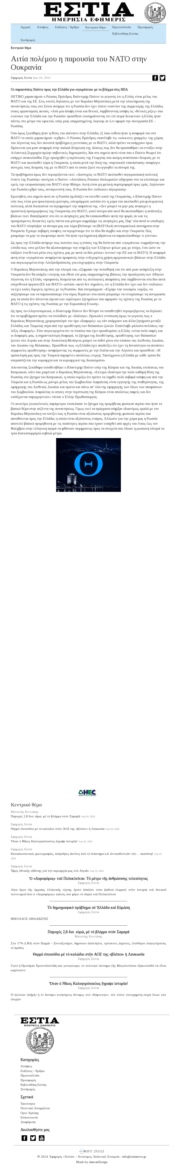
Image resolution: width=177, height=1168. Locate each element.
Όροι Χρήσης (30, 1113)
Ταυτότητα (28, 1103)
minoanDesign (98, 1162)
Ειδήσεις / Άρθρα (67, 27)
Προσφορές (145, 27)
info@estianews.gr (134, 1156)
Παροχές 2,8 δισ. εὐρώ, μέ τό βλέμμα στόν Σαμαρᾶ (45, 816)
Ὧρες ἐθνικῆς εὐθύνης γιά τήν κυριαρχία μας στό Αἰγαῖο (50, 870)
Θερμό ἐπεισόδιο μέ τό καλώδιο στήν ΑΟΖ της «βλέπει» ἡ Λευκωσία (57, 828)
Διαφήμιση (28, 1122)
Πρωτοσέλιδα (121, 27)
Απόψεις (43, 27)
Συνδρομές (28, 40)
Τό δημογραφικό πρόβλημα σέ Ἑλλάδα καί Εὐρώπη (88, 907)
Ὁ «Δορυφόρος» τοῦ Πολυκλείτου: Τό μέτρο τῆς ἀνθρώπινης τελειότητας (88, 878)
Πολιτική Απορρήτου (35, 1108)
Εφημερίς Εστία (21, 77)
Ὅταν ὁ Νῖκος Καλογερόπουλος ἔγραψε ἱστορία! (44, 841)
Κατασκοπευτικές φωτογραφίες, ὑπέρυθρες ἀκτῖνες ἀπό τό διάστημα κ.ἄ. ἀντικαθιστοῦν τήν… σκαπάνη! (82, 853)
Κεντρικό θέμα (95, 27)
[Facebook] (155, 78)
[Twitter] (162, 78)
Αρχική (25, 27)
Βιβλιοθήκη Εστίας (125, 33)
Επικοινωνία (29, 1117)
